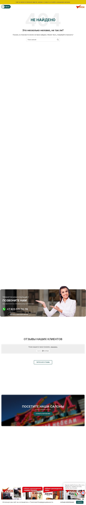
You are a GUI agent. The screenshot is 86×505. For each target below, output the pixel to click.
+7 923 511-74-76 (17, 309)
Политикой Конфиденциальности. (41, 502)
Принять (79, 502)
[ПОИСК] (58, 40)
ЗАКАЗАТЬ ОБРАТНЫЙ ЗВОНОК (19, 314)
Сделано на (39, 350)
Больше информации (67, 502)
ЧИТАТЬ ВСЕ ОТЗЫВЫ (43, 362)
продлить (54, 347)
